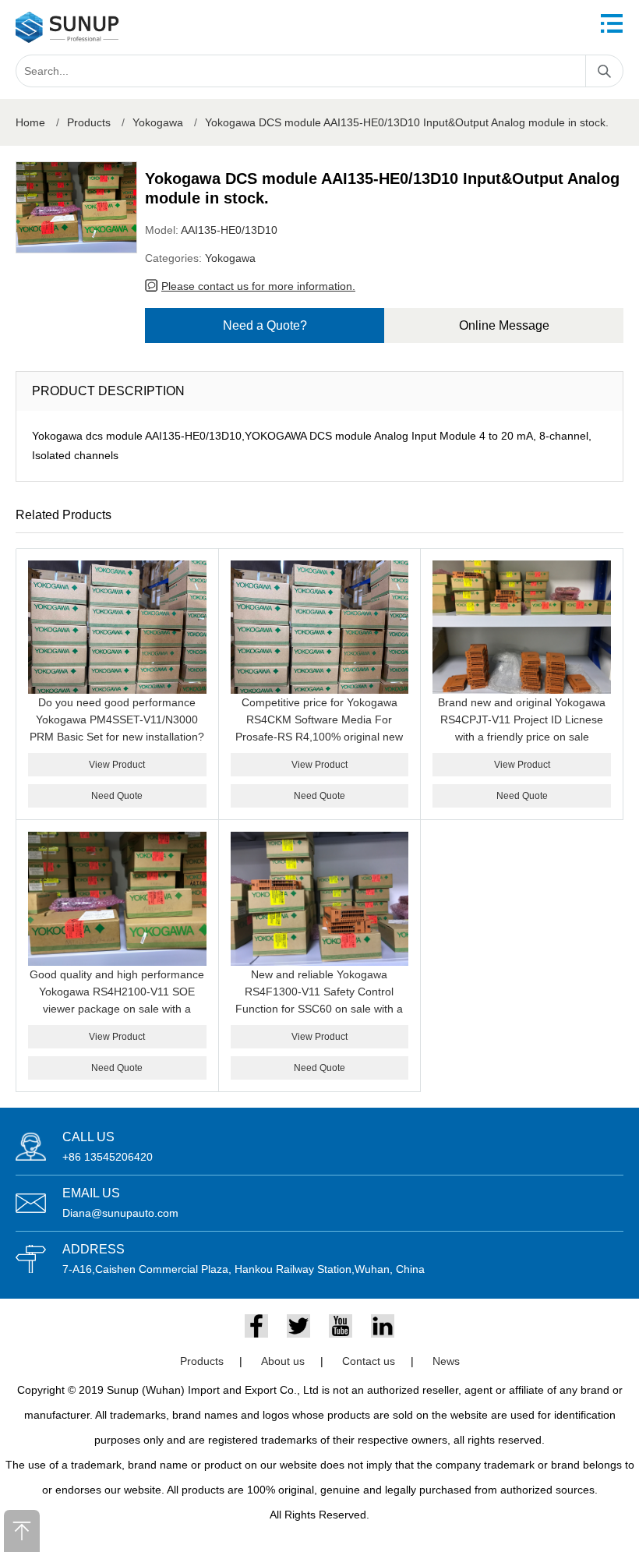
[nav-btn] (611, 23)
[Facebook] (256, 1326)
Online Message (504, 325)
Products (89, 122)
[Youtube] (340, 1326)
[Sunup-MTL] (67, 27)
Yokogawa (157, 122)
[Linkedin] (382, 1326)
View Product (117, 764)
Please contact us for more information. (258, 286)
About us (283, 1361)
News (446, 1361)
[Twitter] (298, 1326)
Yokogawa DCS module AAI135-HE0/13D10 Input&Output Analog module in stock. (407, 122)
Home (30, 122)
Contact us (368, 1361)
